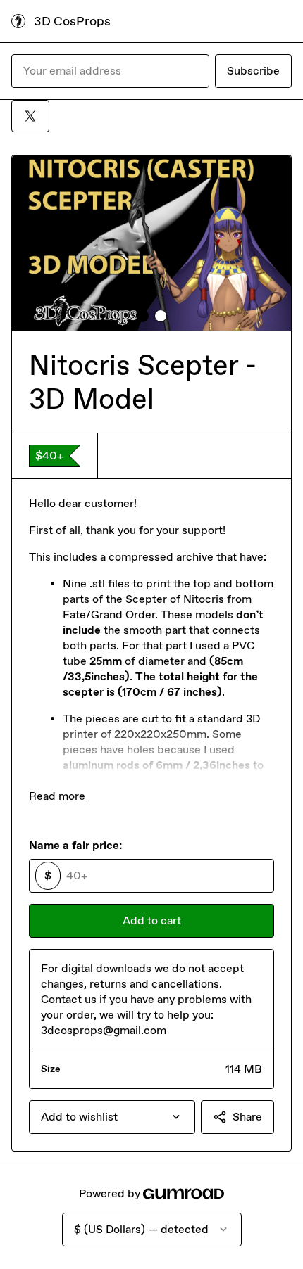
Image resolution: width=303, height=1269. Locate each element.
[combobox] (112, 1117)
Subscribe (253, 70)
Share (247, 1116)
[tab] (142, 316)
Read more (57, 796)
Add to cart (152, 920)
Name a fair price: (75, 845)
